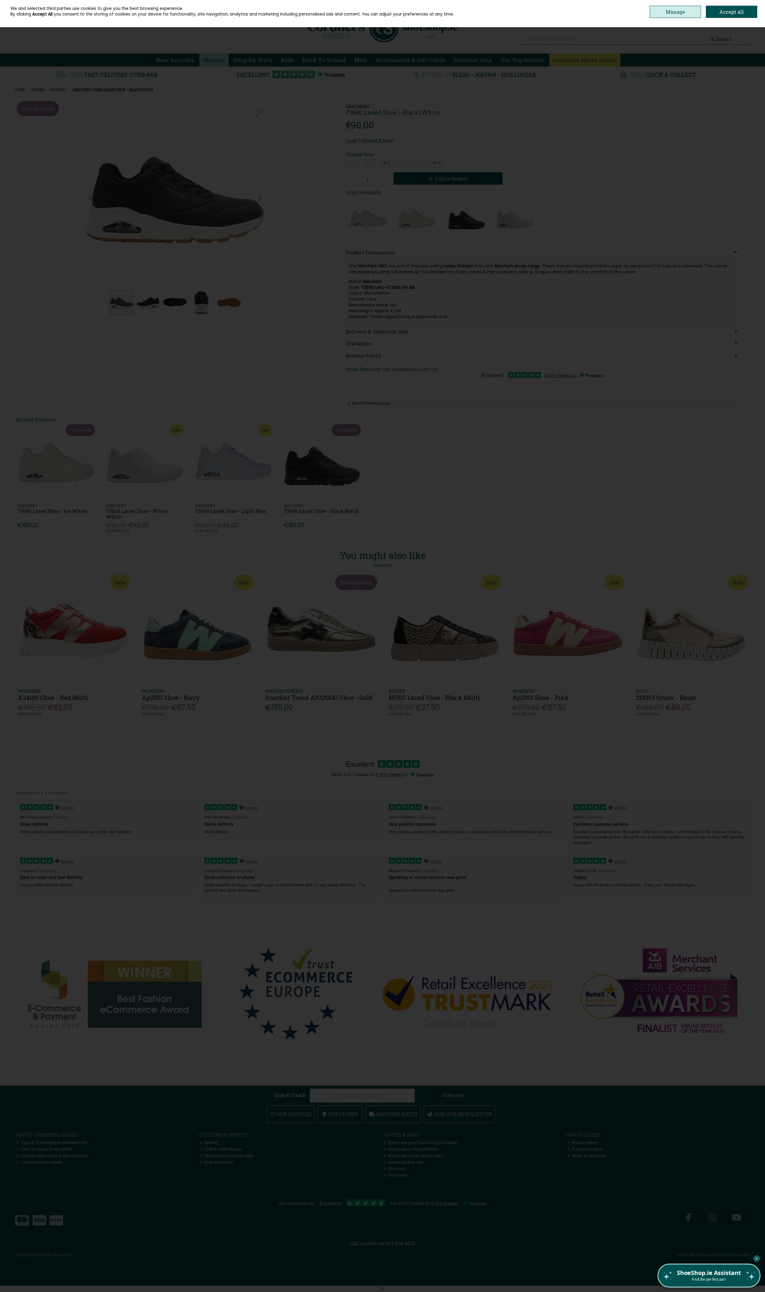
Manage (675, 12)
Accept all (731, 12)
